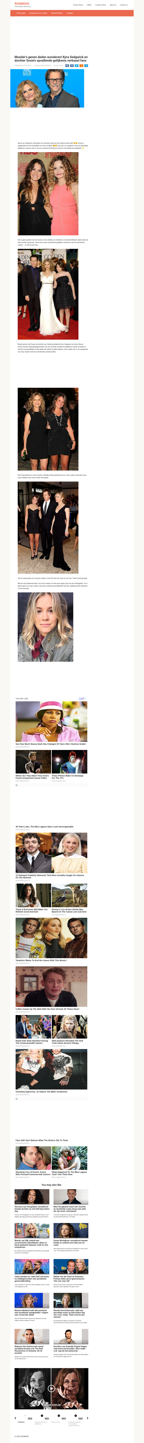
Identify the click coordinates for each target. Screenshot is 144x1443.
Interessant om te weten (38, 13)
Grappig (70, 13)
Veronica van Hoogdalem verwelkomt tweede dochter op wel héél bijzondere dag (32, 1208)
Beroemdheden (57, 13)
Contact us (124, 5)
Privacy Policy (78, 5)
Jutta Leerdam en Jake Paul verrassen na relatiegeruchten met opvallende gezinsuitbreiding (32, 1278)
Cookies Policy (100, 5)
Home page (21, 13)
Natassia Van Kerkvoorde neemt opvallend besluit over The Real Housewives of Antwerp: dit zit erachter (29, 1349)
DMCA (89, 5)
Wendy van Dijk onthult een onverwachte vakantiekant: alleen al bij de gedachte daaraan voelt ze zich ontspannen (31, 1243)
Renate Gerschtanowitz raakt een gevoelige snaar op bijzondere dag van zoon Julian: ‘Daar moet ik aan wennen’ (69, 1313)
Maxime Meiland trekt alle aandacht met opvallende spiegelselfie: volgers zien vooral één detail (31, 1312)
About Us (113, 5)
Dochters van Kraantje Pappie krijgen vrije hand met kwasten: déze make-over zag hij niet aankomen (70, 1348)
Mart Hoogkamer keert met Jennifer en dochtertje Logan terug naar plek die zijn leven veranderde (70, 1208)
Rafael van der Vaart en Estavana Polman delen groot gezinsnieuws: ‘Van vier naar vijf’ (69, 1278)
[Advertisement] (72, 34)
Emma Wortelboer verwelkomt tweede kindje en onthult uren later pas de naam (71, 1242)
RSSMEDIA (22, 3)
